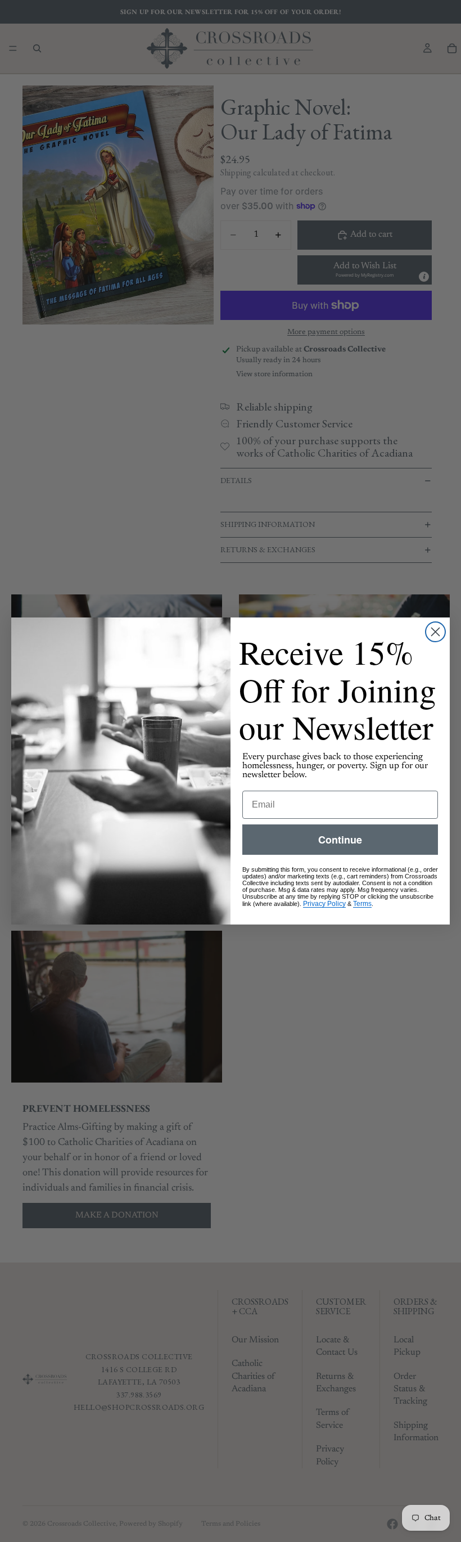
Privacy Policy (324, 904)
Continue (340, 839)
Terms (362, 904)
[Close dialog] (435, 632)
